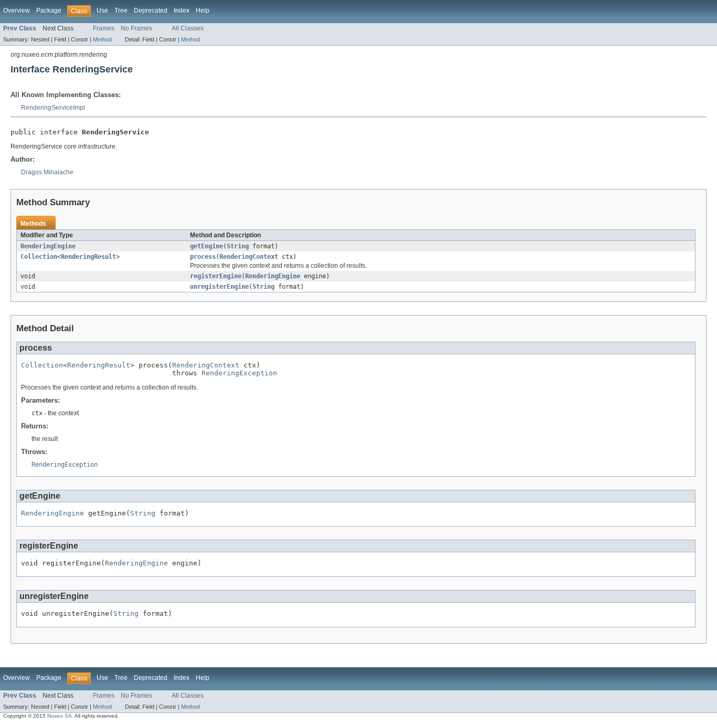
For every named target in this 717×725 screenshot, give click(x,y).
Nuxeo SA (59, 716)
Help (202, 10)
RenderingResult (88, 256)
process (203, 256)
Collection (38, 256)
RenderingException (239, 373)
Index (181, 10)
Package (48, 10)
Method (102, 39)
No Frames (136, 28)
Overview (16, 10)
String (238, 246)
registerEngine (215, 276)
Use (102, 10)
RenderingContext (248, 256)
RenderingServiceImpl (53, 107)
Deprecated (150, 10)
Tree (121, 10)
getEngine (206, 246)
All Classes (188, 28)
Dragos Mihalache (47, 172)
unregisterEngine (219, 286)
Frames (103, 28)
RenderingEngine (48, 246)
